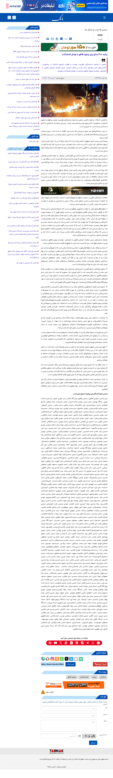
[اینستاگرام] (52, 658)
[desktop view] (14, 17)
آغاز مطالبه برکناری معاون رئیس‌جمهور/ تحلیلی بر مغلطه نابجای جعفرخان (23, 86)
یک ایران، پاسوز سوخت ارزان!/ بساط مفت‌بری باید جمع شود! (24, 95)
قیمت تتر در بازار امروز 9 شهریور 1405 (25, 51)
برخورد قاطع (72, 677)
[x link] (60, 643)
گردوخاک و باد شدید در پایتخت (27, 102)
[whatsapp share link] (62, 659)
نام (106, 708)
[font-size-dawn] (61, 38)
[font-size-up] (70, 38)
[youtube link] (55, 643)
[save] (57, 39)
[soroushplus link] (77, 643)
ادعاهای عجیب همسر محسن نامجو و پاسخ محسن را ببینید (24, 186)
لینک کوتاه (101, 664)
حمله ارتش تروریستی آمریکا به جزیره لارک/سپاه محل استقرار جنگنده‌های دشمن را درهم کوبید (24, 234)
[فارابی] (74, 47)
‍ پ (65, 38)
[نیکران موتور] (74, 191)
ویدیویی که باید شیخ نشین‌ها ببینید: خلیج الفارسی (23, 219)
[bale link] (82, 643)
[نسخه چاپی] (81, 659)
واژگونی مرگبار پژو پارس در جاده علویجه (24, 198)
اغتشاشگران (84, 677)
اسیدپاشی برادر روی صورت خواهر (26, 118)
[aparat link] (50, 643)
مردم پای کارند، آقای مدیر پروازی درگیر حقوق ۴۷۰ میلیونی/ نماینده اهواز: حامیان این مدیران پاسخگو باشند (23, 254)
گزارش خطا (50, 692)
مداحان (103, 677)
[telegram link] (87, 643)
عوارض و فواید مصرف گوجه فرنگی (25, 193)
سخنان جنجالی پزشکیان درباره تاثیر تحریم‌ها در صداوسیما (23, 244)
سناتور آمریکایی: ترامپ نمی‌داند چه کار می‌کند (22, 107)
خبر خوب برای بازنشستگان (28, 46)
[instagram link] (71, 643)
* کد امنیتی (103, 735)
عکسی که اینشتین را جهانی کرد (26, 263)
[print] (48, 38)
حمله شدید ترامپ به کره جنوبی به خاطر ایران (22, 112)
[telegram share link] (71, 659)
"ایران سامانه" (51, 767)
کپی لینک (70, 664)
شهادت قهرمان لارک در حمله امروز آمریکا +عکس (21, 62)
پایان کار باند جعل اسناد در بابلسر (26, 79)
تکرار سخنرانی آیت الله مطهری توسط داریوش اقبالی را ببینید (23, 155)
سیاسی (104, 30)
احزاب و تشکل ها (92, 30)
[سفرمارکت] (74, 685)
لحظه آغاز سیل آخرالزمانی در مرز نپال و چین (22, 162)
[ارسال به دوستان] (76, 659)
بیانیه (94, 677)
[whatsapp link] (93, 643)
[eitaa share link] (57, 659)
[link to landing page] (58, 17)
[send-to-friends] (52, 38)
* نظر (105, 721)
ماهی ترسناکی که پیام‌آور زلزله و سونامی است (22, 226)
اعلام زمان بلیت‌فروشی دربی (28, 32)
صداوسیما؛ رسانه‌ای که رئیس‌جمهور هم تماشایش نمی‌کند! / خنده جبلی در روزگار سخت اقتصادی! (24, 126)
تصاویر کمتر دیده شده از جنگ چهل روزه (23, 212)
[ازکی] (82, 5)
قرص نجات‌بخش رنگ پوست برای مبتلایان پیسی (24, 169)
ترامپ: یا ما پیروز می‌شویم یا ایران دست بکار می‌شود (24, 39)
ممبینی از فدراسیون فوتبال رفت (26, 57)
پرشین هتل (33, 141)
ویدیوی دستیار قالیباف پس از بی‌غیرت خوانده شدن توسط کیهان (22, 177)
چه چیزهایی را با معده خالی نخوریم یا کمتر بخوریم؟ (24, 205)
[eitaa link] (66, 643)
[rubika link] (98, 643)
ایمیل (105, 714)
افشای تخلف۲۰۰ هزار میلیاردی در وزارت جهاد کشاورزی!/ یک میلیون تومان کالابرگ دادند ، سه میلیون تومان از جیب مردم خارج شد (24, 71)
